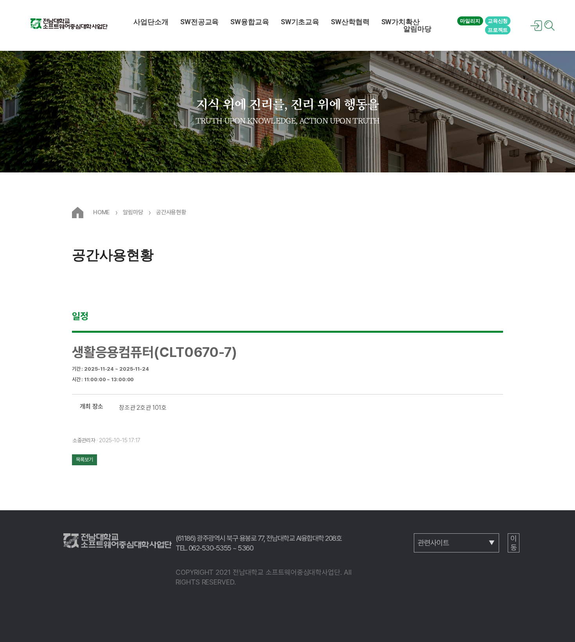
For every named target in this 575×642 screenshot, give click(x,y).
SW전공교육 (199, 21)
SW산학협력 (350, 21)
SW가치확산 (400, 21)
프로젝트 (498, 30)
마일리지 (470, 21)
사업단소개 (151, 21)
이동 (513, 543)
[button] (151, 21)
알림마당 (417, 28)
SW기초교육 (300, 21)
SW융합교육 (249, 21)
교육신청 (498, 21)
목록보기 (84, 460)
